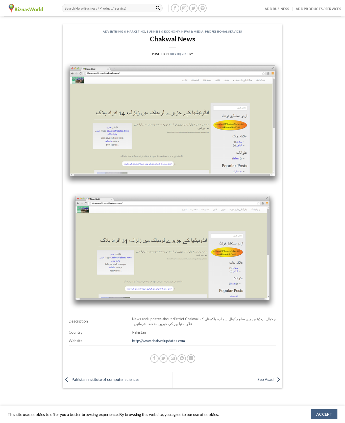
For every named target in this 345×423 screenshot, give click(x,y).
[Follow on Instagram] (184, 8)
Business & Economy (163, 31)
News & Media (192, 31)
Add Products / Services (318, 9)
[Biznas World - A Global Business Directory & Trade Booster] (29, 8)
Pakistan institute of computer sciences (105, 379)
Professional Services (223, 31)
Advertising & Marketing (124, 31)
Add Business (277, 9)
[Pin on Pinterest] (182, 358)
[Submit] (158, 8)
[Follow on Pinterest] (202, 8)
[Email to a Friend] (172, 358)
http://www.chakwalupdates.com (158, 341)
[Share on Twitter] (163, 358)
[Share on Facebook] (154, 358)
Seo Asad (266, 379)
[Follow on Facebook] (175, 8)
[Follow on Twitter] (193, 8)
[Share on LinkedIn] (191, 358)
